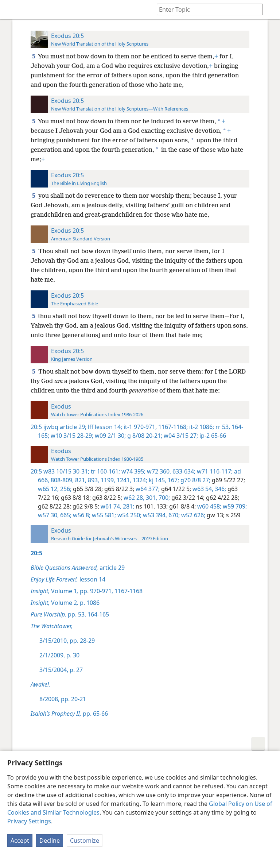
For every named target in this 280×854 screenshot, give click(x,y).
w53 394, (154, 515)
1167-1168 (128, 591)
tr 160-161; (104, 471)
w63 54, (202, 489)
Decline (49, 840)
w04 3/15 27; (180, 436)
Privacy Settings (29, 821)
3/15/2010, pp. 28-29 (67, 641)
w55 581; (103, 515)
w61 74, (110, 506)
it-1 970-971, (139, 427)
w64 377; (147, 489)
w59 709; (234, 506)
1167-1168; (172, 427)
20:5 (36, 427)
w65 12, (48, 489)
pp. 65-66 (69, 714)
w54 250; (128, 515)
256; (65, 489)
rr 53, (222, 427)
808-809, (61, 480)
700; (163, 498)
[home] (10, 9)
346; (219, 489)
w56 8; (80, 515)
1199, (107, 480)
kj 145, (156, 480)
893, (92, 480)
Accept (20, 840)
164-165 (97, 614)
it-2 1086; (201, 427)
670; (173, 515)
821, (80, 480)
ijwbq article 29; (64, 427)
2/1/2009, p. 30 (59, 655)
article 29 (78, 568)
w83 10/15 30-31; (66, 471)
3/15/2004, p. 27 (61, 670)
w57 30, (48, 515)
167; (172, 480)
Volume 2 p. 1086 (65, 603)
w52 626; (192, 515)
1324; (139, 480)
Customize (84, 840)
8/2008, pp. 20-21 (62, 699)
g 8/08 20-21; (144, 436)
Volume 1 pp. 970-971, (72, 591)
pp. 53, (58, 614)
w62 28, (133, 498)
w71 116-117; (214, 471)
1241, (123, 480)
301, (150, 498)
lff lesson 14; (104, 427)
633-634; (183, 471)
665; (65, 515)
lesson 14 (68, 579)
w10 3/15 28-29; (71, 436)
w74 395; (132, 471)
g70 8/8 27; (194, 480)
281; (127, 506)
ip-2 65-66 (212, 436)
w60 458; (208, 506)
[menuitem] (10, 9)
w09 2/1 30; (109, 436)
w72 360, (158, 471)
